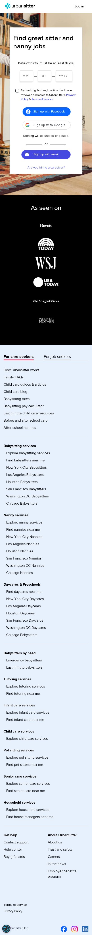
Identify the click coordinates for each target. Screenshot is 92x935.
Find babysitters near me (25, 460)
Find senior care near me (25, 791)
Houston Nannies (19, 551)
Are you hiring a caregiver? (46, 168)
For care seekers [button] (19, 356)
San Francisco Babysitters (26, 489)
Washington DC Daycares (26, 627)
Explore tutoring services (25, 686)
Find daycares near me (24, 591)
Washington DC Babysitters (27, 496)
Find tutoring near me (23, 693)
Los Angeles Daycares (23, 606)
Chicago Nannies (19, 573)
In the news (57, 864)
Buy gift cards (14, 856)
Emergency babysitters (24, 660)
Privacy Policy (13, 911)
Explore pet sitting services (27, 757)
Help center (13, 849)
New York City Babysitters (26, 467)
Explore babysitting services (28, 453)
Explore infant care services (27, 712)
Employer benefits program (62, 874)
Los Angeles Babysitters (25, 474)
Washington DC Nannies (25, 565)
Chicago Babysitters (21, 503)
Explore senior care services (28, 783)
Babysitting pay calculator (24, 406)
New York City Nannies (24, 537)
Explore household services (27, 809)
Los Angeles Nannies (22, 544)
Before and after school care (26, 420)
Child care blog (15, 391)
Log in (79, 6)
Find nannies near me (23, 529)
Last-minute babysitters (24, 667)
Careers (54, 856)
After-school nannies (20, 427)
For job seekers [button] (57, 356)
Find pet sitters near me (24, 764)
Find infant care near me (25, 719)
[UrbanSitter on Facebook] (63, 929)
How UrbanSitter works (21, 370)
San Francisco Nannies (24, 558)
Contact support (16, 842)
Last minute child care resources (29, 413)
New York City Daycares (25, 599)
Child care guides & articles (25, 384)
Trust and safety (60, 849)
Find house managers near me (29, 817)
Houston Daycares (20, 613)
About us (55, 842)
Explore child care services (27, 738)
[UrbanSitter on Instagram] (74, 929)
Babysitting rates (16, 399)
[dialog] (6, 929)
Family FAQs (13, 377)
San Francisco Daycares (24, 620)
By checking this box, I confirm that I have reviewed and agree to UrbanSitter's (48, 95)
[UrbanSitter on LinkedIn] (84, 929)
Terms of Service (42, 99)
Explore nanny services (24, 522)
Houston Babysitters (22, 482)
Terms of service (15, 905)
